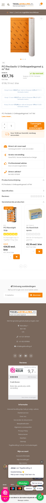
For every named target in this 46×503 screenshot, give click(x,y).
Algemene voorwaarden (23, 427)
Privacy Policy (23, 431)
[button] (20, 59)
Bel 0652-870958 (14, 174)
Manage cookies (23, 500)
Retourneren (23, 434)
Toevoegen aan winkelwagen (35, 125)
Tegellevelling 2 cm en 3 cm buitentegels (23, 445)
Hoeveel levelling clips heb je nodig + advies (23, 409)
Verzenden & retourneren (23, 420)
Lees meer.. (7, 116)
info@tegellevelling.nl (24, 346)
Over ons (23, 416)
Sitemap (23, 441)
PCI (3, 63)
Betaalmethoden (23, 424)
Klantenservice (23, 413)
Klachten (23, 438)
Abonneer (36, 295)
